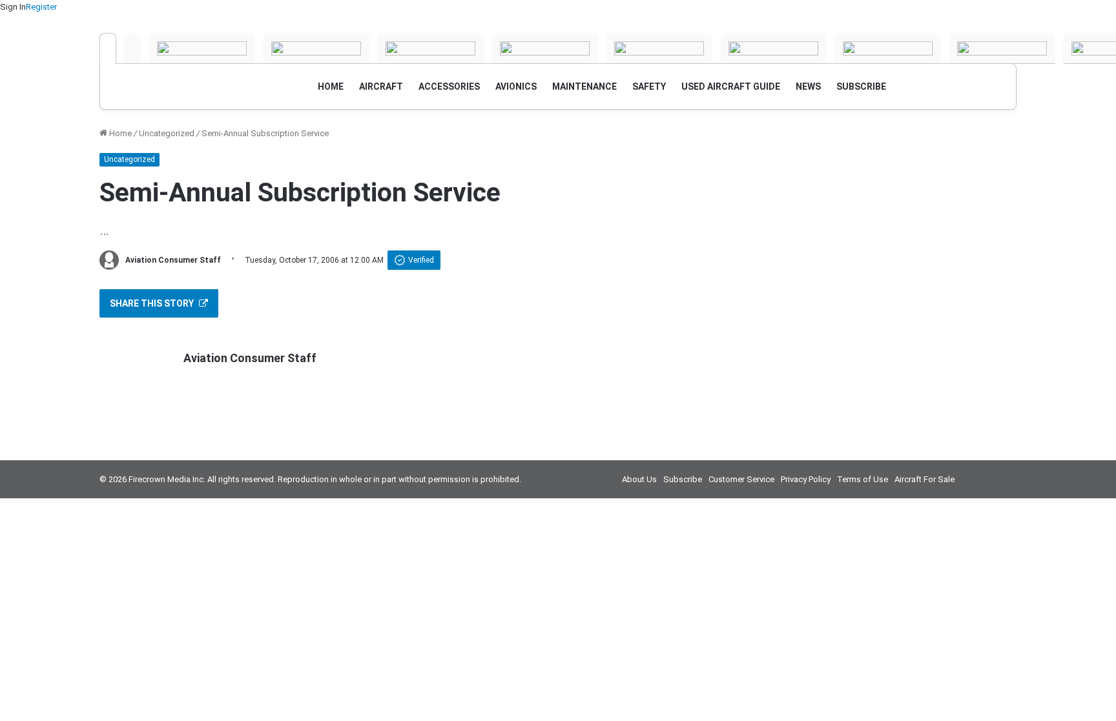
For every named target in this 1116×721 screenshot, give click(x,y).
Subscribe (682, 479)
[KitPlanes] (659, 48)
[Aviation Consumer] (107, 48)
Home (119, 133)
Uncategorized (166, 133)
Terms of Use (862, 479)
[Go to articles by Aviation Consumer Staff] (109, 260)
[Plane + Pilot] (773, 48)
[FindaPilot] (1002, 48)
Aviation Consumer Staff (173, 260)
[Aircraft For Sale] (430, 48)
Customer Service (741, 479)
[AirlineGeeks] (202, 48)
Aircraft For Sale (924, 479)
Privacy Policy (806, 479)
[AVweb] (316, 48)
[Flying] (132, 48)
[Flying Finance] (887, 48)
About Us (639, 479)
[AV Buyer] (544, 48)
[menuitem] (330, 86)
